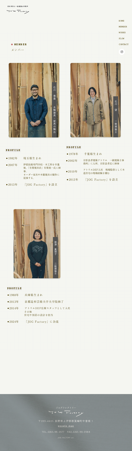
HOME (121, 21)
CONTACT (123, 44)
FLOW (121, 38)
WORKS (122, 32)
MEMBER (123, 27)
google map (66, 425)
